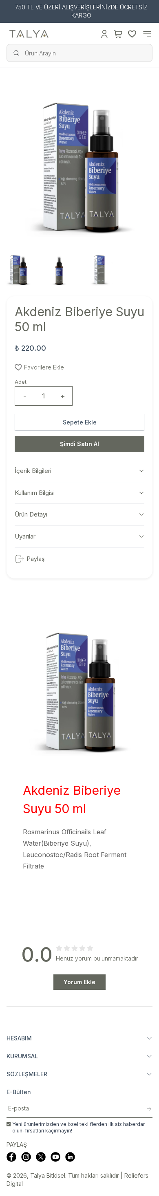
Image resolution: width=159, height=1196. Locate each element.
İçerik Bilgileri (33, 471)
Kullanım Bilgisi (35, 493)
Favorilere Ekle (44, 367)
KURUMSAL (22, 1056)
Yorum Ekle (79, 981)
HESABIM (19, 1038)
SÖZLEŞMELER (27, 1074)
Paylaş (35, 558)
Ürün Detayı (31, 514)
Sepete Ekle (80, 422)
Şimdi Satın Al (79, 443)
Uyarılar (25, 536)
